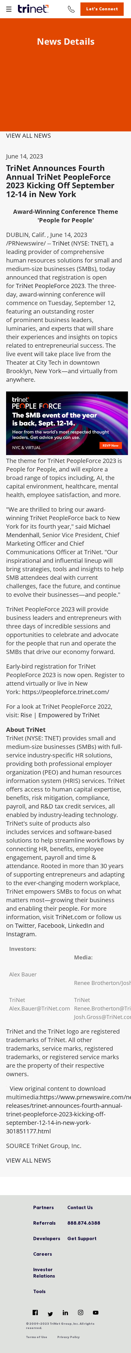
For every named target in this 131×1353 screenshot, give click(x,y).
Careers (42, 1254)
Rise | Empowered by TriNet (60, 715)
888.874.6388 (82, 1223)
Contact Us (80, 1207)
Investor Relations (44, 1272)
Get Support (82, 1238)
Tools (39, 1291)
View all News (28, 135)
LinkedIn (80, 925)
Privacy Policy (68, 1337)
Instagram (20, 934)
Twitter (25, 925)
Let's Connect (102, 9)
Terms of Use (36, 1337)
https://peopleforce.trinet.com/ (65, 692)
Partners (43, 1207)
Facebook (51, 925)
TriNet (61, 243)
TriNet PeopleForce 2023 (50, 286)
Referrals (44, 1223)
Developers (46, 1238)
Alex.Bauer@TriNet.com (39, 1008)
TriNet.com (71, 917)
